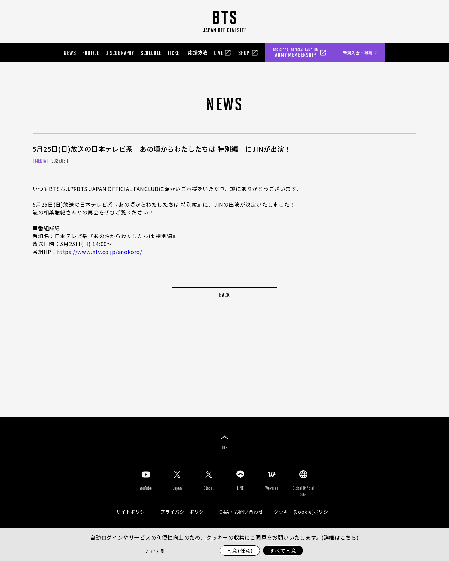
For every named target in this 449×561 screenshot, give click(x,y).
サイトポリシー (133, 511)
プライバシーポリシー (184, 511)
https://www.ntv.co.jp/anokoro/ (99, 252)
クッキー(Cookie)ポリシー (303, 511)
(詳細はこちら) (340, 537)
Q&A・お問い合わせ (241, 511)
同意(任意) (239, 550)
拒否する (155, 550)
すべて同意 (283, 550)
